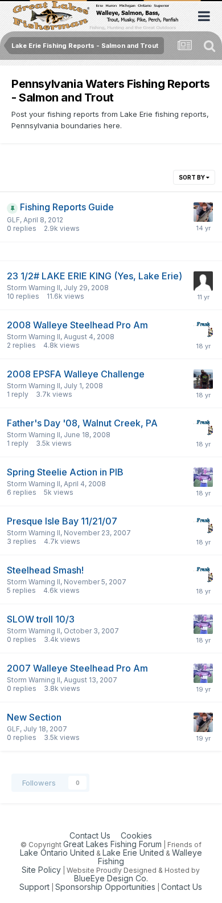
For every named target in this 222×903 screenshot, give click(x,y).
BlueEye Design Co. (111, 878)
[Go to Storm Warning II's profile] (203, 477)
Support (34, 887)
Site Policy (41, 869)
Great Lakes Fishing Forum (112, 844)
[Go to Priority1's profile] (203, 330)
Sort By (192, 177)
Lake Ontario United (57, 852)
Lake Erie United (133, 852)
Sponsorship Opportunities (105, 887)
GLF (13, 219)
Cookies (136, 835)
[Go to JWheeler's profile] (203, 379)
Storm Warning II (33, 287)
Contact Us (89, 835)
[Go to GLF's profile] (203, 212)
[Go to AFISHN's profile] (203, 281)
